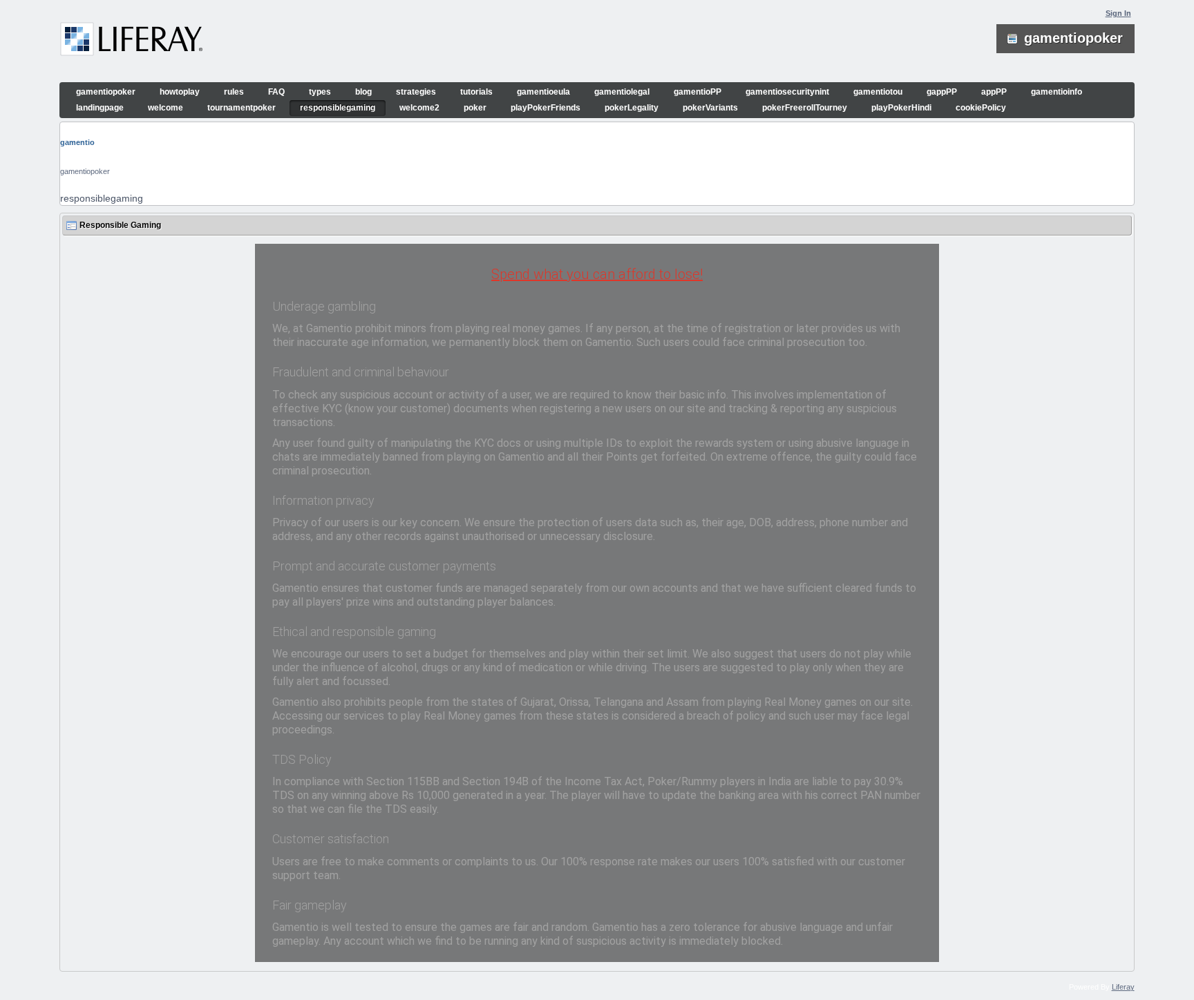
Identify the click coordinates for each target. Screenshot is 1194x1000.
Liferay (1123, 987)
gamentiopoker (85, 171)
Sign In (1118, 13)
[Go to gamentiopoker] (131, 41)
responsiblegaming (101, 198)
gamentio (77, 142)
